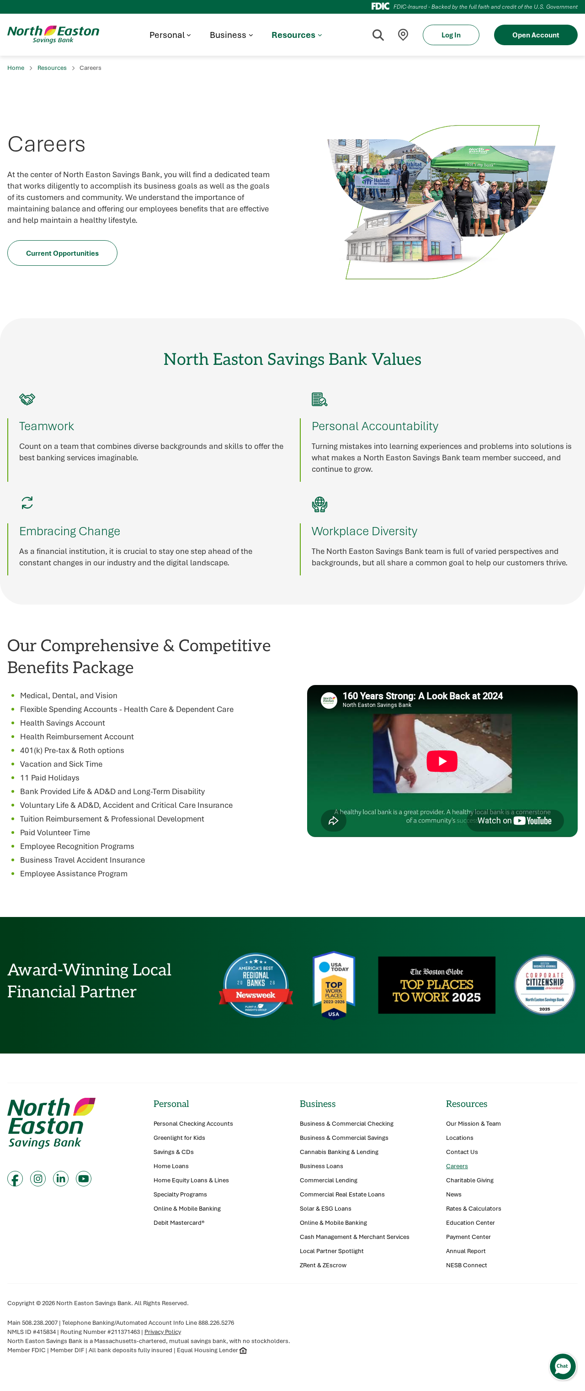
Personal (171, 1104)
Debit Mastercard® (179, 1222)
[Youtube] (83, 1178)
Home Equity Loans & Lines (191, 1180)
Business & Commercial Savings (344, 1137)
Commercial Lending (328, 1180)
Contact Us (462, 1152)
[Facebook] (15, 1178)
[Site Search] (377, 34)
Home (15, 67)
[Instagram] (38, 1178)
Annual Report (466, 1251)
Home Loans (171, 1166)
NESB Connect (466, 1265)
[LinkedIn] (61, 1178)
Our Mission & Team (473, 1123)
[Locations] (403, 35)
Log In (451, 34)
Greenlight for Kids (179, 1137)
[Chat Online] (563, 1366)
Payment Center (468, 1236)
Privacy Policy (162, 1332)
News (454, 1194)
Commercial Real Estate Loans (342, 1194)
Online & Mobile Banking (187, 1208)
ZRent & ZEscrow (323, 1265)
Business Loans (321, 1166)
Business (318, 1104)
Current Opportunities (62, 253)
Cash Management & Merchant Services (355, 1236)
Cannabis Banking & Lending (339, 1152)
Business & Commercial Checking (347, 1123)
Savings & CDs (174, 1152)
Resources (52, 67)
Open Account (535, 34)
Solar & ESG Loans (325, 1208)
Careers (457, 1166)
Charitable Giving (470, 1180)
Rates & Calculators (473, 1208)
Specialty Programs (180, 1194)
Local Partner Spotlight (332, 1251)
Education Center (470, 1222)
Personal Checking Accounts (193, 1123)
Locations (459, 1137)
